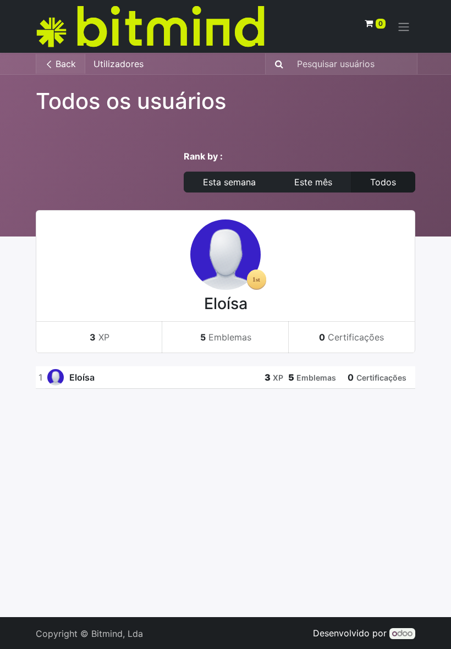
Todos (383, 182)
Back (64, 63)
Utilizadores (119, 63)
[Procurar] (276, 63)
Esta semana (229, 182)
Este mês (313, 182)
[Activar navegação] (403, 26)
